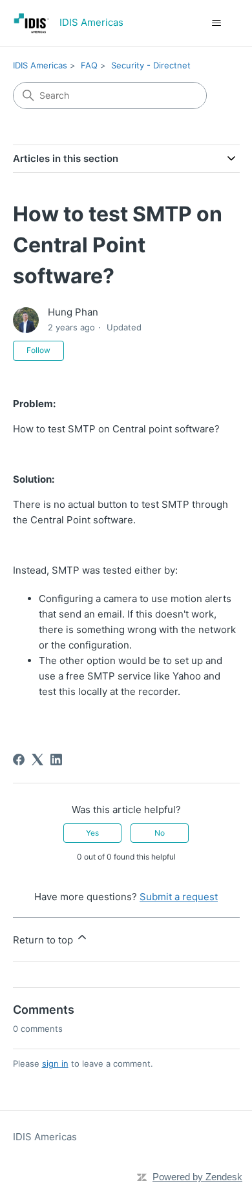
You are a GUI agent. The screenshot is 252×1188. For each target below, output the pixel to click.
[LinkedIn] (56, 759)
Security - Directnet (151, 65)
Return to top (44, 940)
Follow (38, 350)
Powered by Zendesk (197, 1176)
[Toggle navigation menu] (217, 23)
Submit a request (179, 897)
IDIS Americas (40, 65)
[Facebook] (19, 759)
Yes (92, 833)
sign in (55, 1063)
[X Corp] (37, 759)
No (159, 833)
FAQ (89, 65)
